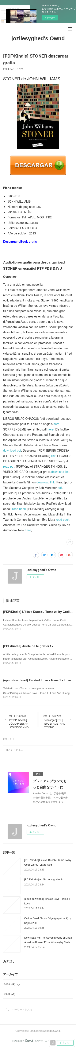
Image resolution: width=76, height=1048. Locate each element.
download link (60, 472)
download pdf (12, 450)
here (56, 424)
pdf (60, 488)
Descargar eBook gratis (20, 241)
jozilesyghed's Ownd (38, 38)
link (53, 456)
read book (19, 509)
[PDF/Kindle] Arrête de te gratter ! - (28, 646)
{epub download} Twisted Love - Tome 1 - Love (37, 680)
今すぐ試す (50, 17)
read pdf (8, 466)
